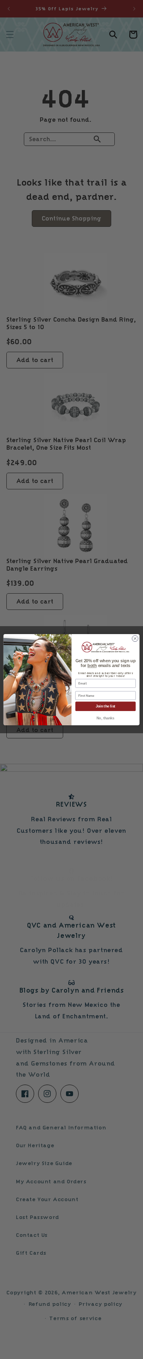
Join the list (106, 706)
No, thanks (105, 718)
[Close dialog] (135, 638)
